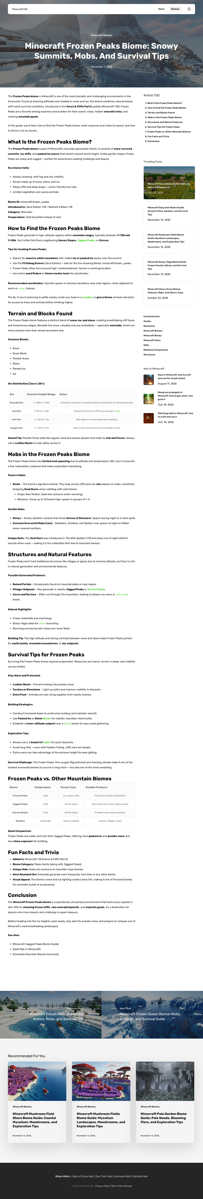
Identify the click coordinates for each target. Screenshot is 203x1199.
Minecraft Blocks (153, 335)
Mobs (146, 345)
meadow (87, 297)
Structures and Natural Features (165, 122)
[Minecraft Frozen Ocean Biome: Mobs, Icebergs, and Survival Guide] (152, 1015)
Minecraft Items (152, 340)
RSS (113, 1186)
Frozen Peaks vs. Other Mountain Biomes (169, 131)
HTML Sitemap (124, 1186)
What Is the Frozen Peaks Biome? (164, 103)
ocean (22, 288)
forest (67, 723)
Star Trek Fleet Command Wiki (113, 1176)
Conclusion (153, 141)
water (46, 742)
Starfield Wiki (140, 1176)
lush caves (122, 594)
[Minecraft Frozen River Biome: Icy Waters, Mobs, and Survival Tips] (51, 1015)
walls (117, 411)
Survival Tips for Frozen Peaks (164, 127)
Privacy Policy (102, 1186)
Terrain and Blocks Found (161, 112)
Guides (147, 321)
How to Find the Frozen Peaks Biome (167, 108)
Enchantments (152, 316)
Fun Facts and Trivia (158, 136)
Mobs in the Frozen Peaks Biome (165, 117)
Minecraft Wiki (20, 9)
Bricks (47, 718)
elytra (42, 623)
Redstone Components (156, 350)
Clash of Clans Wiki (82, 1176)
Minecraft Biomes (101, 35)
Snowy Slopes (96, 589)
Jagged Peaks (86, 240)
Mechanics (149, 326)
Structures (149, 354)
